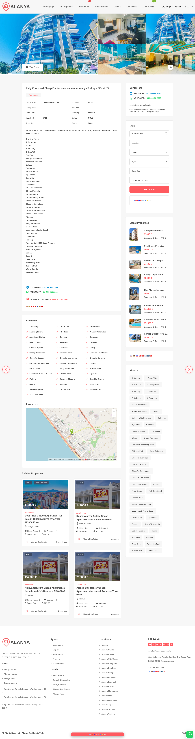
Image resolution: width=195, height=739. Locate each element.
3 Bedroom (152, 398)
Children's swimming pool (143, 444)
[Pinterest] (164, 644)
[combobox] (149, 143)
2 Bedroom (136, 398)
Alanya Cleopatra (109, 664)
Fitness (29, 217)
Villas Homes (101, 7)
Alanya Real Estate (61, 689)
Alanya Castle (107, 650)
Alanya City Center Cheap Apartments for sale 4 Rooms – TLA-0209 (97, 591)
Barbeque (30, 168)
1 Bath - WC (151, 378)
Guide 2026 (148, 4)
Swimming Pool (33, 262)
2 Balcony (136, 391)
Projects (56, 659)
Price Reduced (41, 483)
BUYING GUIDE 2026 (58, 300)
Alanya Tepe (107, 705)
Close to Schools (34, 207)
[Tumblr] (171, 644)
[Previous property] (6, 369)
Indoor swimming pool (141, 504)
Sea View (136, 537)
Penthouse (58, 654)
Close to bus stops (34, 204)
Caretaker (30, 184)
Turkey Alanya (10, 683)
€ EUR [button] (188, 7)
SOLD (90, 118)
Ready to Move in (34, 246)
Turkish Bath (32, 266)
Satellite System (33, 249)
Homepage (48, 7)
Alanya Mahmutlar (34, 158)
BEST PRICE (58, 675)
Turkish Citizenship (61, 680)
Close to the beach (34, 214)
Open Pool (31, 236)
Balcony (29, 165)
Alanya (30, 595)
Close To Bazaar (33, 201)
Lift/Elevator (31, 233)
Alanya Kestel (85, 524)
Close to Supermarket (36, 210)
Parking (29, 240)
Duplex (117, 7)
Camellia (30, 178)
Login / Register (173, 7)
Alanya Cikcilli (33, 527)
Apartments (84, 4)
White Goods (32, 269)
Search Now (149, 189)
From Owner (31, 220)
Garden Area (31, 227)
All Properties (66, 7)
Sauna (29, 253)
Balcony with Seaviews (141, 418)
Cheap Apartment (151, 438)
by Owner (30, 175)
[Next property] (189, 369)
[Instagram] (153, 644)
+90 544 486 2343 (50, 287)
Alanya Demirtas (108, 668)
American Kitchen (34, 162)
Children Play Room (35, 197)
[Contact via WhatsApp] (189, 734)
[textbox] (149, 143)
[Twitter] (157, 644)
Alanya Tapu (9, 679)
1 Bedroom (31, 142)
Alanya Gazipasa (109, 673)
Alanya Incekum (108, 677)
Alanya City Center (109, 659)
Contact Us (132, 7)
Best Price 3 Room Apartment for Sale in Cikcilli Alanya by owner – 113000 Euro (43, 519)
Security (29, 256)
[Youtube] (160, 644)
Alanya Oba (106, 696)
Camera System (33, 181)
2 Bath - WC (151, 391)
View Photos (34, 67)
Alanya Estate (10, 669)
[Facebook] (149, 644)
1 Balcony (30, 149)
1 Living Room (32, 139)
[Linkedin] (167, 644)
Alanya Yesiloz (108, 714)
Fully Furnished (33, 223)
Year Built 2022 (32, 272)
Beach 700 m (32, 171)
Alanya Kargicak (108, 682)
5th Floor (30, 155)
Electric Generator (139, 484)
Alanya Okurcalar (109, 700)
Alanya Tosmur (108, 709)
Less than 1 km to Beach (37, 230)
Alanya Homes (10, 674)
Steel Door (30, 259)
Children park (32, 194)
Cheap (29, 188)
